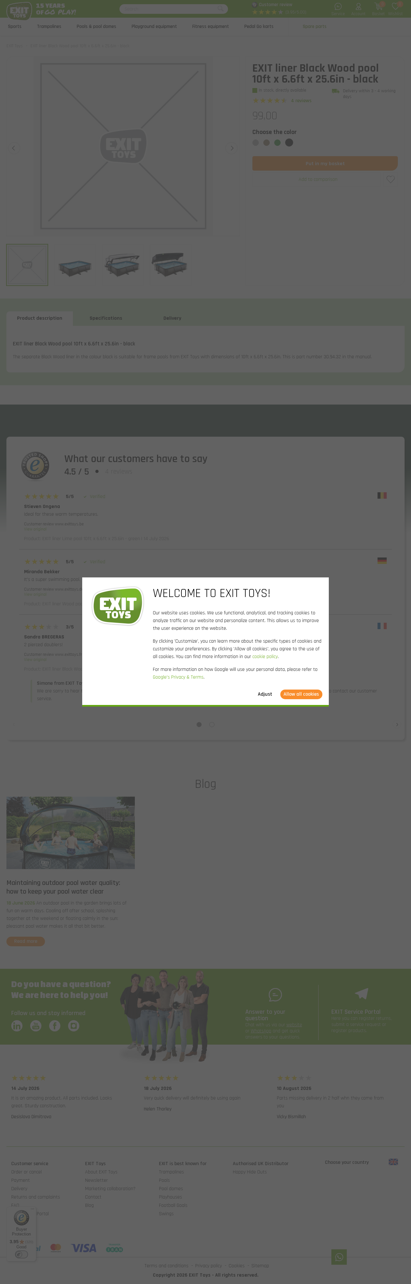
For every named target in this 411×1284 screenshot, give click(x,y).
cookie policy (265, 656)
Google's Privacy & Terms (178, 677)
